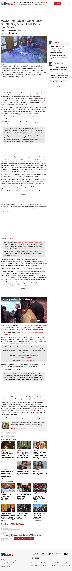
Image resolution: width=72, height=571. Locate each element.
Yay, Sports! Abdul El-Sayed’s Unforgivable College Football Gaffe (39, 496)
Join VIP (57, 3)
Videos (39, 5)
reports (11, 238)
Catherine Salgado (37, 520)
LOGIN (64, 3)
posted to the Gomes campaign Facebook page (29, 242)
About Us (44, 563)
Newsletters (34, 565)
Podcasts (23, 2)
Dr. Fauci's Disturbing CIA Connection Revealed (6, 495)
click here (35, 410)
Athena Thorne (5, 30)
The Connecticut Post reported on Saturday (16, 374)
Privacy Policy (66, 563)
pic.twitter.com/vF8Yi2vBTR (24, 357)
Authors (17, 2)
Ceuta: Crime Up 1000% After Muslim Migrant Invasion (39, 516)
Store (29, 2)
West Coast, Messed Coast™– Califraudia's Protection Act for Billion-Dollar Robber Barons (59, 75)
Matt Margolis (4, 499)
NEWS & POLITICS (11, 432)
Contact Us (34, 563)
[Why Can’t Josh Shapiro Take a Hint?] (24, 508)
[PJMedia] (7, 3)
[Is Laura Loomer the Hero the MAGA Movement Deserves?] (24, 487)
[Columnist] (6, 425)
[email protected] (30, 425)
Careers (43, 565)
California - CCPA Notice (66, 565)
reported (12, 122)
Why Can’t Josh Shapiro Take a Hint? (22, 515)
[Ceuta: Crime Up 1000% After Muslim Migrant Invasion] (40, 508)
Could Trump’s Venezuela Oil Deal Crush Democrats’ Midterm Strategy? (8, 516)
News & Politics (25, 5)
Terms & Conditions (56, 565)
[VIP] (44, 5)
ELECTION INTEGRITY (9, 436)
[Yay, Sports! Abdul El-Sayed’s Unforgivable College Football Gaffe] (40, 487)
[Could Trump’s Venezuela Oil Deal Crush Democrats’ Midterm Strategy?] (8, 508)
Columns (17, 5)
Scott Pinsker (20, 499)
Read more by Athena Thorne (19, 428)
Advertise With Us (56, 563)
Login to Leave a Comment (24, 538)
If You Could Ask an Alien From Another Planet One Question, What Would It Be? (58, 69)
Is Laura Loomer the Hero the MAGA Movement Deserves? (24, 495)
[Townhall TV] (44, 3)
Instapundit (36, 2)
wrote (39, 100)
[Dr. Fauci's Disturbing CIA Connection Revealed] (8, 487)
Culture (34, 5)
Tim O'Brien (35, 501)
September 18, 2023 (31, 360)
